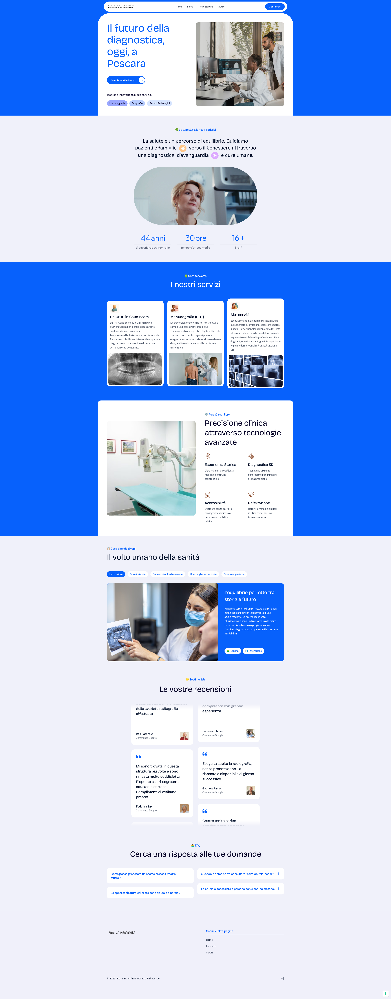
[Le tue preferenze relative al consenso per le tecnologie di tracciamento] (386, 994)
